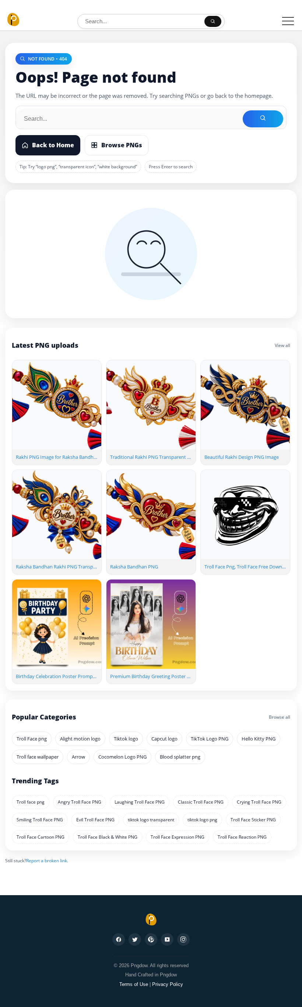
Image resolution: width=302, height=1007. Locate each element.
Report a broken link (46, 861)
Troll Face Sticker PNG (253, 820)
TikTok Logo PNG (209, 738)
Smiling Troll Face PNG (40, 820)
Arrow (78, 756)
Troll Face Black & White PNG (107, 837)
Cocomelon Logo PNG (122, 756)
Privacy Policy (167, 984)
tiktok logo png (202, 820)
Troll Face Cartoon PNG (40, 837)
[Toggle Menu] (288, 21)
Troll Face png (32, 738)
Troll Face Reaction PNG (242, 837)
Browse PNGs (121, 145)
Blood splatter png (180, 756)
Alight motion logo (80, 738)
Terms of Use (133, 984)
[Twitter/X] (135, 939)
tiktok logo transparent (151, 820)
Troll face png (31, 802)
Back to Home (53, 145)
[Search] (212, 21)
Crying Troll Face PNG (259, 802)
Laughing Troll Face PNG (140, 802)
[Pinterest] (151, 939)
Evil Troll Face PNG (95, 820)
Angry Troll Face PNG (79, 802)
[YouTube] (167, 939)
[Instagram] (183, 939)
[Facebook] (118, 939)
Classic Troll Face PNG (201, 802)
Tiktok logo (126, 738)
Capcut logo (164, 738)
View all (282, 345)
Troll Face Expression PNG (177, 837)
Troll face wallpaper (38, 756)
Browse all (279, 717)
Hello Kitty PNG (258, 738)
